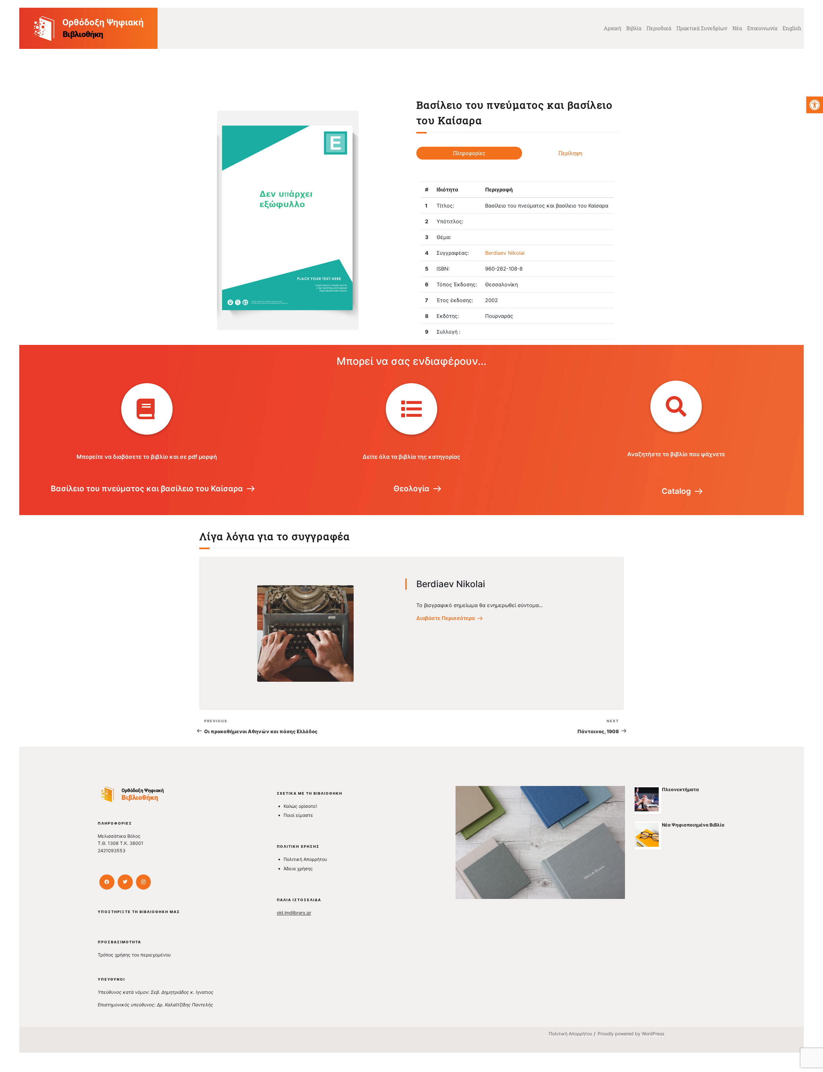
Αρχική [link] (612, 28)
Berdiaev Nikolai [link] (505, 253)
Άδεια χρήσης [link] (298, 868)
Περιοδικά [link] (659, 28)
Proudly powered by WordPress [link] (631, 1033)
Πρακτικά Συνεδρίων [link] (701, 28)
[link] (814, 105)
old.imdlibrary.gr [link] (294, 912)
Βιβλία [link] (633, 28)
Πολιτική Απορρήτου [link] (305, 859)
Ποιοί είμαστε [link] (298, 815)
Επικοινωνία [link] (762, 28)
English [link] (791, 28)
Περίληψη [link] (570, 153)
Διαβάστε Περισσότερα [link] (445, 618)
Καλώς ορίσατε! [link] (300, 806)
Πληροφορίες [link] (469, 153)
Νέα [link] (737, 28)
